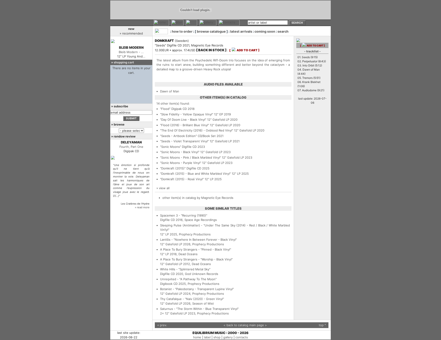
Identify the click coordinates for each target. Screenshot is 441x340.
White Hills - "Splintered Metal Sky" (185, 269)
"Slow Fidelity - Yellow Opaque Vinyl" (186, 114)
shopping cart (124, 62)
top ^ (322, 325)
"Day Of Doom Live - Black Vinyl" (183, 119)
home (197, 337)
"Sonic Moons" (170, 147)
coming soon (264, 31)
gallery (228, 337)
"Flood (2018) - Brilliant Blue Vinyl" (184, 125)
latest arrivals (241, 31)
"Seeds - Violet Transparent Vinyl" (184, 141)
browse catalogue (211, 31)
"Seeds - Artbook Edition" (178, 136)
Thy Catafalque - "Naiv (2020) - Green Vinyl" (192, 299)
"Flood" (165, 109)
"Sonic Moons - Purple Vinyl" (180, 163)
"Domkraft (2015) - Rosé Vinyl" (182, 179)
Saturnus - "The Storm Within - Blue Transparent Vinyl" (199, 309)
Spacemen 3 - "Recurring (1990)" (183, 215)
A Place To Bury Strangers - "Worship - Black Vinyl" (196, 259)
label (207, 337)
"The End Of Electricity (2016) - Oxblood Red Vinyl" (196, 130)
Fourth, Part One (131, 147)
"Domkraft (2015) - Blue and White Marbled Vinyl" (195, 173)
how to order (182, 31)
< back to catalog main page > (245, 325)
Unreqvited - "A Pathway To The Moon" (188, 279)
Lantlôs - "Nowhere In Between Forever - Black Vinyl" (198, 239)
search (282, 31)
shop (216, 337)
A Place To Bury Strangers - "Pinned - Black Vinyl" (195, 249)
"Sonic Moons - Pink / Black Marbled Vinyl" (190, 157)
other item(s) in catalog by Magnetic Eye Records (197, 198)
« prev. (162, 325)
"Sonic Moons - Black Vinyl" (179, 152)
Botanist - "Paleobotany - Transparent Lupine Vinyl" (197, 289)
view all (164, 188)
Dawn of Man (169, 91)
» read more (142, 207)
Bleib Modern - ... (131, 52)
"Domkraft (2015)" (173, 168)
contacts (241, 337)
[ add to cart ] (244, 50)
